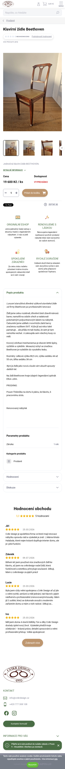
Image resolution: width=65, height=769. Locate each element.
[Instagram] (14, 712)
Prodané (18, 461)
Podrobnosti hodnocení (42, 36)
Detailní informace (13, 170)
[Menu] (61, 4)
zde (55, 759)
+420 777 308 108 (18, 704)
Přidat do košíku (32, 193)
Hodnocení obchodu (32, 508)
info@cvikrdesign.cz (19, 698)
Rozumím (32, 765)
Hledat (58, 13)
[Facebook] (6, 712)
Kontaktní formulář (19, 724)
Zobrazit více (32, 642)
